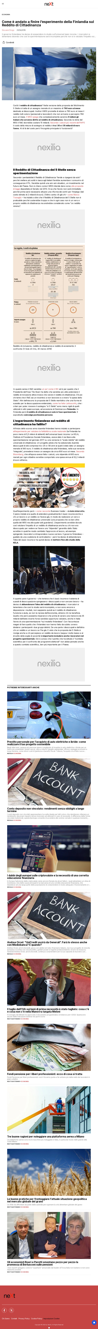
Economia (6, 14)
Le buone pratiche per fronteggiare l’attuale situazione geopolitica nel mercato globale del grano (47, 1200)
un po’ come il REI (50, 389)
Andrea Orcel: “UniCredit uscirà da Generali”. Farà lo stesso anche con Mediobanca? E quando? (47, 943)
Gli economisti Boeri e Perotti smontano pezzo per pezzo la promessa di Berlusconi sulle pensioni (42, 1263)
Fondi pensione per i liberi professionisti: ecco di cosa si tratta (44, 1074)
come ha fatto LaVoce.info (64, 403)
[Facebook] (3, 1309)
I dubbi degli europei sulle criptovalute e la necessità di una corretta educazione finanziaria (48, 876)
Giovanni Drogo (8, 30)
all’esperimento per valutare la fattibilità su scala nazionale (39, 431)
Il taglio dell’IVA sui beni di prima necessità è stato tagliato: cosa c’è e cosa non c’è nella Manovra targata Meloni (48, 1010)
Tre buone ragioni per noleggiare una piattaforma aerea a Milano (45, 1136)
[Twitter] (10, 1309)
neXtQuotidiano (13, 1019)
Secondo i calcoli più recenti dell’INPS (67, 122)
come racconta (43, 511)
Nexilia (10, 753)
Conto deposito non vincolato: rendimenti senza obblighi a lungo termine (45, 809)
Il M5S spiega (32, 117)
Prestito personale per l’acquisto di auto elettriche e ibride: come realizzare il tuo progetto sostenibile (46, 743)
